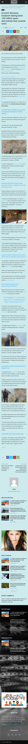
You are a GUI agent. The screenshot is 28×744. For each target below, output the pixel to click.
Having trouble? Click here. (8, 77)
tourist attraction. (10, 280)
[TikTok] (15, 734)
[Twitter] (11, 31)
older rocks (9, 266)
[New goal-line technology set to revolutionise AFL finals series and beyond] (5, 585)
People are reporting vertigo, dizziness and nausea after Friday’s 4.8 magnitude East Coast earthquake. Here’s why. (13, 600)
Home (2, 6)
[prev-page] (2, 525)
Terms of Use (21, 67)
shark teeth (4, 312)
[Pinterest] (14, 31)
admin (6, 27)
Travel (6, 6)
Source (3, 447)
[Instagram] (12, 734)
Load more (13, 591)
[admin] (2, 27)
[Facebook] (7, 31)
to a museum (20, 325)
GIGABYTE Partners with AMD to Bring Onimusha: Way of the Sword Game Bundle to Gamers (18, 568)
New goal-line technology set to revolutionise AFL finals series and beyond (18, 585)
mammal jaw (14, 372)
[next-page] (5, 525)
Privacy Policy (7, 69)
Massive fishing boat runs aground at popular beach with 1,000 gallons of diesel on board (18, 510)
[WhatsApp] (18, 31)
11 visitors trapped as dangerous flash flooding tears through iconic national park (18, 502)
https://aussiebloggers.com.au (14, 491)
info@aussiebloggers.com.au (14, 724)
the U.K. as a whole (18, 164)
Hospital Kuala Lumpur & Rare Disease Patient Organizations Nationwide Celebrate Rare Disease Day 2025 (21, 469)
